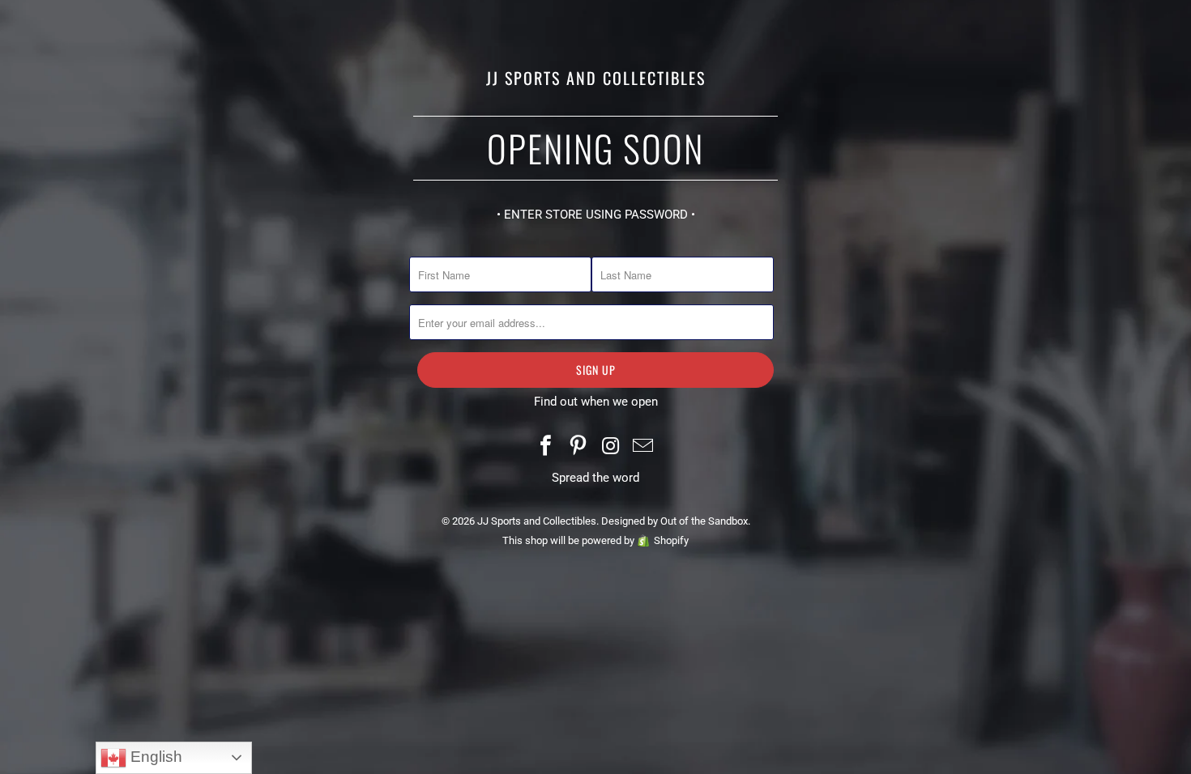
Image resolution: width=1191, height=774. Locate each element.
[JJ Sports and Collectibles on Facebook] (547, 447)
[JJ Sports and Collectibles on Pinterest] (578, 447)
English (154, 756)
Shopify (671, 540)
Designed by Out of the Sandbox (674, 521)
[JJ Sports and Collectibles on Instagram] (611, 447)
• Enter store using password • (596, 214)
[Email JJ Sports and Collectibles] (643, 447)
